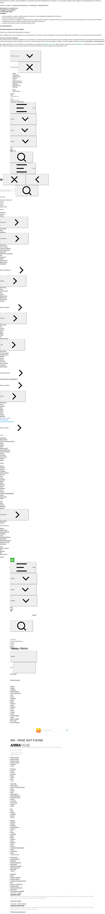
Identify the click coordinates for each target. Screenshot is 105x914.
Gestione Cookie (14, 886)
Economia (3, 222)
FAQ (1, 549)
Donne (1, 443)
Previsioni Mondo (14, 715)
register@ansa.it (79, 44)
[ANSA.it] (1, 179)
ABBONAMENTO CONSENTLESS (9, 8)
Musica (2, 333)
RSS (1, 552)
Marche (2, 481)
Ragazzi (2, 359)
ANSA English (16, 75)
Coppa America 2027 (5, 418)
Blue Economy (3, 262)
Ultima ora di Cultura (5, 385)
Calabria (2, 469)
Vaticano (2, 458)
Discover (2, 522)
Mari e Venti (13, 720)
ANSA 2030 (3, 264)
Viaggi (1, 460)
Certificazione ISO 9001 (15, 895)
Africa (1, 289)
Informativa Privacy (43, 5)
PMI (1, 255)
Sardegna (2, 488)
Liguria (2, 478)
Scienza (2, 453)
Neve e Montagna (14, 722)
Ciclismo (2, 414)
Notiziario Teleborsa (4, 548)
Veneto (2, 498)
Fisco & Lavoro (4, 246)
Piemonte (2, 484)
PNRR (1, 258)
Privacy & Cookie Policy (16, 884)
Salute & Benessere (5, 451)
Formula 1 (2, 406)
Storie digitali (3, 521)
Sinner (1, 203)
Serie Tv (2, 329)
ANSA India (15, 87)
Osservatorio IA (4, 448)
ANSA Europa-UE (16, 76)
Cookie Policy (33, 5)
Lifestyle (2, 444)
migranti (2, 201)
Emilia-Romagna (4, 472)
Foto (11, 147)
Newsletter (2, 551)
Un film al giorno (4, 338)
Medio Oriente (3, 296)
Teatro (1, 335)
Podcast (2, 504)
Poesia (2, 358)
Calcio (1, 404)
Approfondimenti (4, 354)
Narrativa (2, 356)
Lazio (1, 476)
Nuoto (1, 413)
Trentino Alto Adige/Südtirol (7, 493)
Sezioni (12, 119)
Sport (2, 396)
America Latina (4, 291)
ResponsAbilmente (5, 450)
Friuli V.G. (2, 474)
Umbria (2, 495)
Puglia (1, 486)
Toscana (2, 491)
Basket (2, 409)
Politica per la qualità (15, 901)
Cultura (3, 318)
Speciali (2, 508)
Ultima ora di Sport (4, 427)
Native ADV (4, 514)
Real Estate (3, 252)
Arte (1, 326)
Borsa (1, 230)
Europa (2, 294)
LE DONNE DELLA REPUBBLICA (9, 379)
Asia (1, 292)
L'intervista (2, 365)
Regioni (13, 141)
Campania (2, 471)
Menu (33, 108)
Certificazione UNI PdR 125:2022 (17, 905)
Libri (2, 344)
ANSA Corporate (16, 91)
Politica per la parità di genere (18, 912)
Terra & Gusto (3, 456)
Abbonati (12, 93)
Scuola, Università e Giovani (7, 441)
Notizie (12, 717)
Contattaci (13, 764)
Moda (1, 331)
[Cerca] (21, 157)
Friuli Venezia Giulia (15, 693)
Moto (1, 407)
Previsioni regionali (15, 680)
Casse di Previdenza (5, 248)
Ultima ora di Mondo (4, 307)
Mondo (2, 281)
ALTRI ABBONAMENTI (6, 26)
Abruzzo (2, 466)
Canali (12, 130)
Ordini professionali (5, 250)
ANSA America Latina (17, 82)
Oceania (2, 301)
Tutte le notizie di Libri (5, 372)
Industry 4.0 (3, 232)
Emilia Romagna (14, 691)
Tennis (1, 411)
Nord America (3, 299)
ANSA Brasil (15, 84)
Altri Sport (2, 416)
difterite (2, 205)
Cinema (2, 328)
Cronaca (2, 214)
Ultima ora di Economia (5, 270)
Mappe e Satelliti (14, 719)
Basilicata (2, 467)
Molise (1, 483)
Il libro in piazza (4, 363)
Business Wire (3, 260)
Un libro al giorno (4, 353)
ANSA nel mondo (14, 762)
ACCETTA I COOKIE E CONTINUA (9, 38)
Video (11, 149)
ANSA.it (14, 73)
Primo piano (13, 674)
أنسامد (14, 79)
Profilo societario (14, 759)
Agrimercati (3, 257)
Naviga (13, 656)
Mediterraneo (3, 297)
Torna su (24, 745)
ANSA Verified (3, 439)
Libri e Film (3, 361)
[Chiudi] (14, 179)
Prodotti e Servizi (14, 761)
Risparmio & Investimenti (6, 253)
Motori (1, 446)
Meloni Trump (3, 206)
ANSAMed (15, 78)
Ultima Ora (2, 212)
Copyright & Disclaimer (16, 887)
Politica (2, 216)
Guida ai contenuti (15, 879)
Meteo (14, 89)
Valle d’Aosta (3, 496)
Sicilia (1, 490)
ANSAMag (2, 506)
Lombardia (2, 479)
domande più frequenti (49, 44)
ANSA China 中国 (16, 85)
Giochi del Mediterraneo (6, 200)
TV (1, 336)
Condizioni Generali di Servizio (18, 881)
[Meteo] (38, 730)
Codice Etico (13, 889)
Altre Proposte (3, 366)
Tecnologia (3, 455)
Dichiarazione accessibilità (17, 891)
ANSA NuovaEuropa (17, 81)
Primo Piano (3, 228)
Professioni (4, 238)
